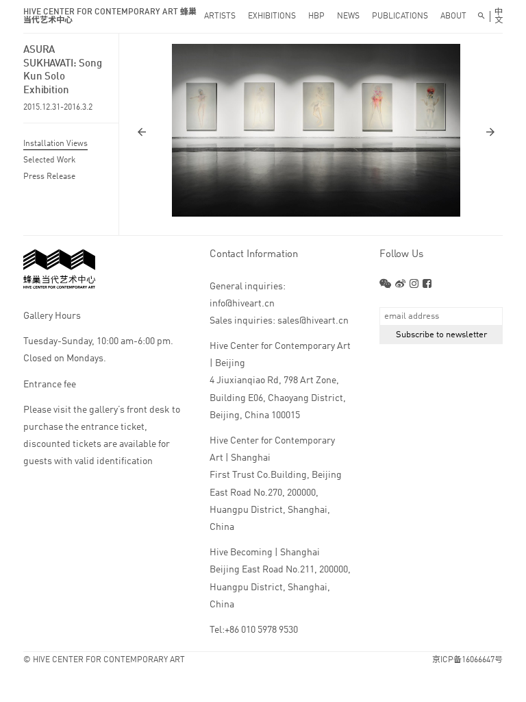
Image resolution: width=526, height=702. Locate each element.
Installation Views (55, 144)
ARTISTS (220, 16)
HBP (316, 16)
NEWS (348, 16)
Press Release (49, 177)
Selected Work (49, 160)
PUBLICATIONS (400, 16)
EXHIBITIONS (272, 16)
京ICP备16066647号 (467, 660)
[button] (226, 131)
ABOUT (453, 16)
